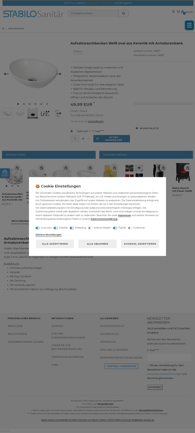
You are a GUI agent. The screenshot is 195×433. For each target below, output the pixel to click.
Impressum (124, 215)
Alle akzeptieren (55, 243)
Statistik (63, 227)
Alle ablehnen (97, 243)
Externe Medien (102, 227)
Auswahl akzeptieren (140, 243)
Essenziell (46, 227)
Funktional (139, 227)
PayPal (122, 227)
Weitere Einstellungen (48, 234)
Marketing (80, 227)
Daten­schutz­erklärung (104, 219)
